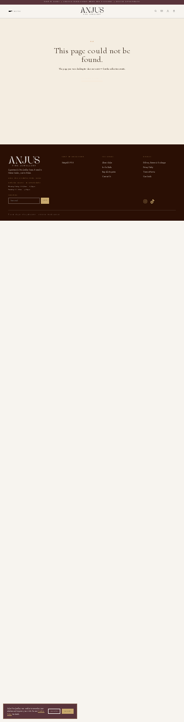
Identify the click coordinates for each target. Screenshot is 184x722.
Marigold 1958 (68, 162)
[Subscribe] (162, 11)
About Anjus (106, 162)
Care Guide (147, 176)
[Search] (155, 11)
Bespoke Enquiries (109, 172)
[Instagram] (145, 201)
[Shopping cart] (174, 11)
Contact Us (106, 176)
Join (45, 200)
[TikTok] (152, 201)
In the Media (106, 167)
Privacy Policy (148, 167)
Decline (54, 711)
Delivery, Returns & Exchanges (154, 162)
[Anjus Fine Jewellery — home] (92, 11)
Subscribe (12, 195)
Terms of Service (149, 172)
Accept (67, 711)
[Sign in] (168, 11)
